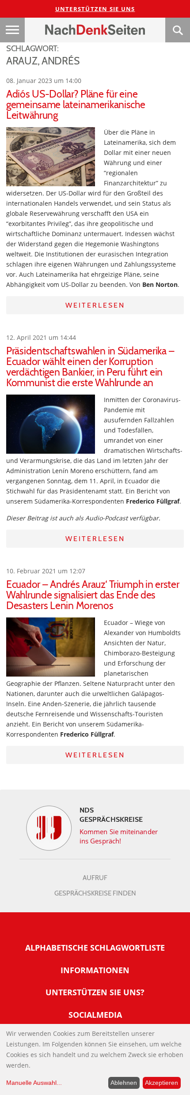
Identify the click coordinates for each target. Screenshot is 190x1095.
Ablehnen (123, 1082)
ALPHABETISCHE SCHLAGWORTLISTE (95, 947)
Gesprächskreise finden (95, 893)
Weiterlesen (95, 305)
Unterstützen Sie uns (95, 9)
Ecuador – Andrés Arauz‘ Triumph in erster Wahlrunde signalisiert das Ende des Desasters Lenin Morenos (92, 595)
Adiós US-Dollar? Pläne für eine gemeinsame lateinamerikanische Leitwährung (75, 104)
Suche (177, 30)
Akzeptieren (161, 1082)
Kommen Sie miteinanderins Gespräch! (119, 836)
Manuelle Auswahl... (34, 1082)
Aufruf (95, 878)
